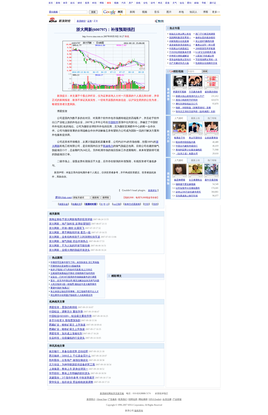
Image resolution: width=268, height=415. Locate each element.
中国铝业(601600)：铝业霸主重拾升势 (70, 316)
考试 (160, 3)
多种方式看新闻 (132, 204)
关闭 (155, 204)
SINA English (155, 399)
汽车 (123, 3)
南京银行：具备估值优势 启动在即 (68, 351)
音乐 (156, 12)
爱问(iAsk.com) (63, 197)
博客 (102, 3)
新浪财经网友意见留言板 (112, 393)
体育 (65, 3)
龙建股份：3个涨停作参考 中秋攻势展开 (71, 377)
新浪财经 (81, 21)
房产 (131, 3)
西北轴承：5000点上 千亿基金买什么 (70, 355)
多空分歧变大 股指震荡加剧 (64, 320)
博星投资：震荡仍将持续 (63, 307)
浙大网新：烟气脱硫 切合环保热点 (68, 241)
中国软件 (113, 122)
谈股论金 (63, 204)
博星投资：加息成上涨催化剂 (65, 333)
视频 (116, 3)
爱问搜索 (53, 12)
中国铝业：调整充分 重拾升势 (66, 311)
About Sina (102, 399)
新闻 (58, 3)
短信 (182, 3)
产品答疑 (177, 399)
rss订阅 (116, 204)
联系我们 (122, 399)
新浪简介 (91, 399)
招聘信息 (133, 399)
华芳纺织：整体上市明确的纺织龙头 (69, 373)
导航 (204, 3)
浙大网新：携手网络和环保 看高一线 (70, 232)
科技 (94, 3)
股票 (87, 3)
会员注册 (167, 399)
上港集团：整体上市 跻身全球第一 (68, 369)
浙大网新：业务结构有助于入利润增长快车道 (74, 237)
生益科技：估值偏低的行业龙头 (67, 338)
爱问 (189, 3)
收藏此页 (76, 204)
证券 (89, 21)
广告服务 (112, 399)
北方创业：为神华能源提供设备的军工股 (72, 364)
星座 (167, 3)
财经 (80, 3)
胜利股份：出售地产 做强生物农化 (68, 360)
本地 (181, 12)
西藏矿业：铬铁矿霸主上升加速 (67, 329)
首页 (50, 3)
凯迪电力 (108, 146)
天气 (174, 3)
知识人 (193, 12)
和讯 (127, 36)
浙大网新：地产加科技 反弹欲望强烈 (70, 223)
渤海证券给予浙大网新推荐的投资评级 (70, 219)
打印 (146, 204)
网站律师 (143, 399)
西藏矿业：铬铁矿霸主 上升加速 (67, 324)
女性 (145, 3)
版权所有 (138, 410)
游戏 (138, 3)
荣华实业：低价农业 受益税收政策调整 (71, 382)
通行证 (212, 3)
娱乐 (72, 3)
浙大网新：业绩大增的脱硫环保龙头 (69, 250)
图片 (169, 12)
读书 (153, 3)
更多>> (216, 12)
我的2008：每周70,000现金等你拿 (141, 197)
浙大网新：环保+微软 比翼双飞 (66, 228)
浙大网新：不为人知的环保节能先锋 (69, 245)
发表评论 (152, 190)
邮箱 (196, 3)
